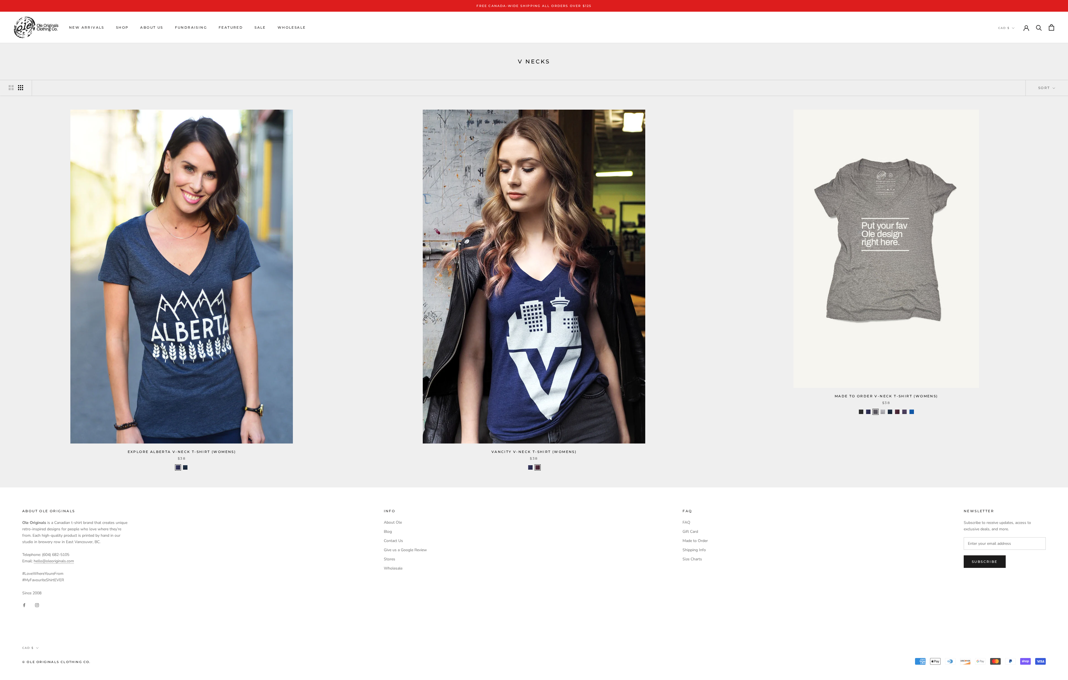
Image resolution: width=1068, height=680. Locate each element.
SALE (260, 27)
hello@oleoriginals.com (54, 561)
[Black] (861, 412)
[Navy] (185, 467)
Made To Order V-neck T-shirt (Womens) (886, 396)
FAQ (686, 522)
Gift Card (690, 531)
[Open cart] (1051, 27)
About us (151, 27)
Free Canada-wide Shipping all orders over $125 (533, 6)
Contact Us (393, 540)
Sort (1045, 88)
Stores (389, 559)
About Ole (393, 522)
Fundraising (191, 27)
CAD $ (1004, 28)
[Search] (1039, 27)
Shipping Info (694, 550)
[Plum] (537, 467)
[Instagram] (37, 605)
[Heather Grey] (883, 412)
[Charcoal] (875, 412)
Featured (231, 27)
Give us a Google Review (405, 550)
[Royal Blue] (911, 412)
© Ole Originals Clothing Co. (56, 662)
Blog (388, 531)
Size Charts (692, 559)
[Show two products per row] (11, 87)
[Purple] (904, 412)
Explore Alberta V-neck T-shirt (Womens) (182, 452)
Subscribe (985, 562)
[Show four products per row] (20, 87)
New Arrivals (86, 27)
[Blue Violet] (178, 467)
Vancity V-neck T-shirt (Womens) (534, 452)
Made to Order (695, 540)
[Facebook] (24, 605)
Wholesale (292, 27)
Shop (122, 27)
